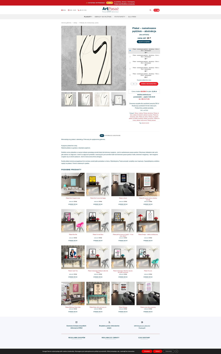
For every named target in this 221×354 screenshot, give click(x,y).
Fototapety (119, 17)
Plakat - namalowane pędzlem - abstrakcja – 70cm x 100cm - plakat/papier (146, 74)
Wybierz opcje (72, 204)
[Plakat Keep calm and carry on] (98, 293)
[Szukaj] (150, 10)
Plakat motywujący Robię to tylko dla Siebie (98, 271)
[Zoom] (63, 88)
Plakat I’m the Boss (98, 234)
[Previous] (64, 58)
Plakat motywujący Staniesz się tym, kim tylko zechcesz (123, 271)
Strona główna (66, 23)
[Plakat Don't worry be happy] (98, 184)
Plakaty (88, 17)
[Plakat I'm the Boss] (98, 220)
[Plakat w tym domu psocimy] (148, 293)
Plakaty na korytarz (148, 118)
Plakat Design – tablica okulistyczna (148, 234)
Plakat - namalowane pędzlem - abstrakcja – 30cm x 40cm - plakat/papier (146, 62)
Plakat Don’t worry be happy (98, 198)
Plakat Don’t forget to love (73, 198)
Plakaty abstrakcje (148, 113)
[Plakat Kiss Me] (73, 220)
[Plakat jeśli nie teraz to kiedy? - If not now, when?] (123, 220)
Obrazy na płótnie (103, 17)
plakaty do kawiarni (138, 115)
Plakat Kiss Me (73, 234)
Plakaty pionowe (151, 120)
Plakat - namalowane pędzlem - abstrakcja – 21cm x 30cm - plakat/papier (146, 56)
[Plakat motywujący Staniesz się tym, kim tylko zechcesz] (123, 257)
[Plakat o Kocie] (123, 184)
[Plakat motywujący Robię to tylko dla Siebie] (98, 257)
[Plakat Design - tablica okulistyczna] (148, 220)
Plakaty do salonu (143, 116)
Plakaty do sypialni (153, 116)
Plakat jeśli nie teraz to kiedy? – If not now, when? (123, 235)
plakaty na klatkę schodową (136, 118)
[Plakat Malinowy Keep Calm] (73, 293)
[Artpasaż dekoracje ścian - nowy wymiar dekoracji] (110, 10)
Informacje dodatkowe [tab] (112, 135)
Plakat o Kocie (123, 198)
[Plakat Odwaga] (123, 293)
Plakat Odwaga (123, 307)
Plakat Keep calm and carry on (98, 307)
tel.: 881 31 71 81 (144, 99)
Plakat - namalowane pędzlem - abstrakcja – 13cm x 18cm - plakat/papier (146, 49)
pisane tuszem (145, 123)
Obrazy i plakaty (139, 113)
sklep (75, 23)
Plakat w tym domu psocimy (148, 307)
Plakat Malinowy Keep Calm (73, 307)
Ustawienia (168, 351)
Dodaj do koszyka (149, 83)
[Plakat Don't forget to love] (73, 184)
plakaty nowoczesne (142, 120)
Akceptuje (147, 351)
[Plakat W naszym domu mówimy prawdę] (148, 184)
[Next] (122, 58)
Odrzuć (158, 351)
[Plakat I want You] (73, 257)
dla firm (132, 17)
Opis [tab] (102, 135)
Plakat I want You (73, 270)
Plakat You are (148, 270)
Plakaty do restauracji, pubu (89, 23)
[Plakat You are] (148, 257)
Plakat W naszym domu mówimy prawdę (148, 198)
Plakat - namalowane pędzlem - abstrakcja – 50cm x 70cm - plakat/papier (146, 68)
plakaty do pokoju (147, 115)
